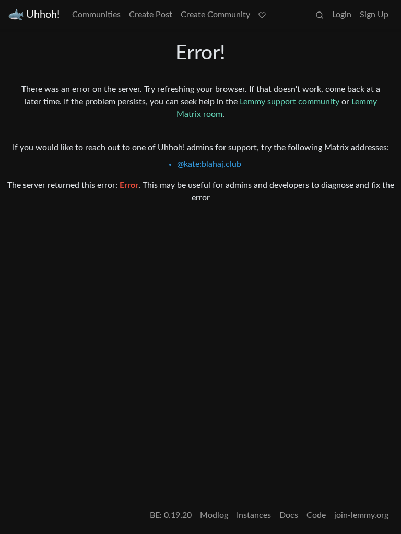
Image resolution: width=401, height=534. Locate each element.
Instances (254, 515)
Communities (96, 14)
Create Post (150, 14)
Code (316, 515)
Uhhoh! (43, 14)
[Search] (319, 14)
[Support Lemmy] (262, 14)
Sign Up (374, 14)
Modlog (214, 515)
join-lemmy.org (361, 515)
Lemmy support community (289, 102)
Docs (288, 515)
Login (341, 14)
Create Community (215, 14)
